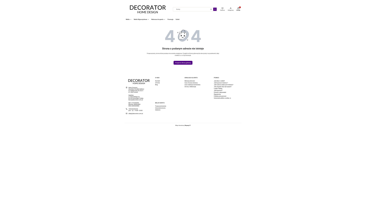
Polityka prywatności (220, 96)
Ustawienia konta (160, 108)
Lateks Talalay (218, 88)
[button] (215, 9)
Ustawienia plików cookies (222, 98)
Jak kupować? (218, 90)
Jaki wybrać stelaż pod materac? (223, 84)
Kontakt (157, 81)
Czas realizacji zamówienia (192, 84)
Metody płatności (190, 81)
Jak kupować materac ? (221, 83)
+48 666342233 (133, 109)
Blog (156, 84)
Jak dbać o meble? (219, 81)
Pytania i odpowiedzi (220, 92)
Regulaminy (217, 94)
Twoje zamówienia (160, 106)
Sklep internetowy (182, 125)
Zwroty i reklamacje (190, 86)
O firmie (157, 83)
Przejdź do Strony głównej (183, 63)
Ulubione (157, 110)
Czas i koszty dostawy (191, 83)
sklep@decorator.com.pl (135, 113)
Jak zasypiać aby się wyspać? (223, 86)
